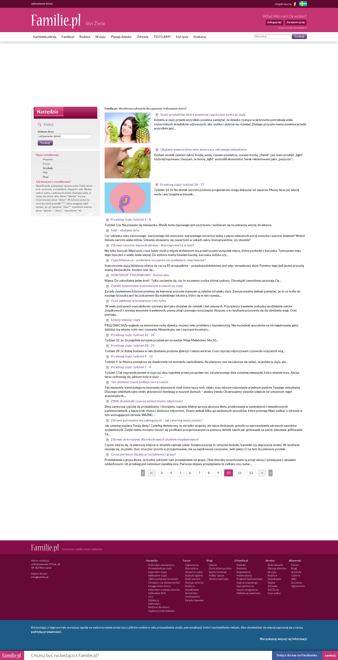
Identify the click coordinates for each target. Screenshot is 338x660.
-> (262, 473)
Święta (271, 582)
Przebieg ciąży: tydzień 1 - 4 (131, 367)
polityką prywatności (46, 632)
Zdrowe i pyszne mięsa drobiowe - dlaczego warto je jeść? (152, 245)
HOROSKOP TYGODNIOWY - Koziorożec (140, 275)
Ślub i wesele (193, 578)
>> (270, 473)
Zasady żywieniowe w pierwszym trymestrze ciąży (147, 286)
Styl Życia (273, 589)
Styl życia (182, 37)
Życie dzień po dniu (220, 568)
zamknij (330, 655)
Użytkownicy (192, 596)
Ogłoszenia (192, 564)
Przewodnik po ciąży (160, 568)
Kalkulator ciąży (157, 575)
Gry (150, 596)
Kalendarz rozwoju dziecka (164, 589)
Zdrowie (142, 37)
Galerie (295, 575)
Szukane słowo (46, 131)
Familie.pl (68, 37)
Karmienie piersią (44, 37)
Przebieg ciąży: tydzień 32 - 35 (133, 335)
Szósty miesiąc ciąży (125, 320)
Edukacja (153, 600)
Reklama (242, 568)
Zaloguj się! (274, 22)
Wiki (45, 172)
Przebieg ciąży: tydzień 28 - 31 (133, 345)
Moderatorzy (244, 575)
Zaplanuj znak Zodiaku (161, 610)
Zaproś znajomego (247, 582)
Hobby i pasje (216, 575)
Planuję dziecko (121, 37)
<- (151, 473)
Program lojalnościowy (250, 578)
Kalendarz (154, 603)
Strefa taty (191, 593)
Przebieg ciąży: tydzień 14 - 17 (182, 184)
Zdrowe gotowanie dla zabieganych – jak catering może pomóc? (156, 420)
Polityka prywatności (249, 593)
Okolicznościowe (219, 578)
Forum (46, 163)
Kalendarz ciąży (157, 571)
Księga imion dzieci (159, 585)
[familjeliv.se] (303, 4)
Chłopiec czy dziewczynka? (164, 582)
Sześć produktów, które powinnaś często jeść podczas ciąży (203, 114)
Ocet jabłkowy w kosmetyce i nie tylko (138, 301)
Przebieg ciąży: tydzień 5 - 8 (131, 219)
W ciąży (100, 37)
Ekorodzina (191, 568)
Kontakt (241, 564)
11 (240, 473)
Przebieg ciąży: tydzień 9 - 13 (132, 356)
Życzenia (296, 582)
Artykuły (48, 168)
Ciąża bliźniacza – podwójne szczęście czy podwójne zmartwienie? (158, 260)
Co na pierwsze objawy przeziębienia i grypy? (143, 454)
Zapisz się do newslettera (292, 27)
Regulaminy (244, 571)
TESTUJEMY (162, 37)
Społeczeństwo (217, 571)
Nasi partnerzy (245, 585)
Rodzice (85, 37)
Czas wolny (274, 593)
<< (142, 473)
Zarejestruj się (295, 22)
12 (251, 473)
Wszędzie (48, 159)
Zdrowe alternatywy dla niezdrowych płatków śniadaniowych (155, 439)
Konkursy (200, 37)
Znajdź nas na (283, 4)
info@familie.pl (39, 577)
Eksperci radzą (194, 571)
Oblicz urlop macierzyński (163, 578)
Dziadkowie (192, 589)
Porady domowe (194, 600)
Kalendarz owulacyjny (161, 564)
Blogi (46, 176)
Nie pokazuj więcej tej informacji (283, 639)
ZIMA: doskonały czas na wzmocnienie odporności (147, 401)
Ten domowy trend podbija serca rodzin (139, 382)
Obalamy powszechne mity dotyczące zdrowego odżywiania (203, 149)
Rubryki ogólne (194, 575)
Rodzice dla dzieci (158, 607)
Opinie (213, 564)
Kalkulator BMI (157, 593)
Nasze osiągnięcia (247, 589)
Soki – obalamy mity (125, 230)
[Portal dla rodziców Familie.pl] (56, 27)
